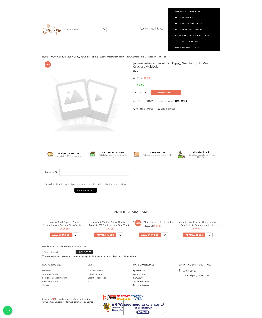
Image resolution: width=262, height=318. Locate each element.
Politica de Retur (95, 274)
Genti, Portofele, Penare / (87, 56)
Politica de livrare (50, 281)
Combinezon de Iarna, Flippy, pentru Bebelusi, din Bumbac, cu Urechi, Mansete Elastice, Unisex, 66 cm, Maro (197, 223)
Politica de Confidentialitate (123, 256)
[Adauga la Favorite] (75, 235)
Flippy (136, 71)
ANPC (90, 281)
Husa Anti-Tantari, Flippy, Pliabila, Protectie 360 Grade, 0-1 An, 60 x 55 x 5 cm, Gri (109, 223)
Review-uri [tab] (51, 172)
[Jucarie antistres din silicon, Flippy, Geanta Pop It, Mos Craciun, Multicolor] (85, 104)
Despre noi (47, 270)
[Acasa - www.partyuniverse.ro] (51, 29)
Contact (45, 285)
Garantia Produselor (97, 277)
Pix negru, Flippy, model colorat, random (153, 222)
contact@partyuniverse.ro (196, 275)
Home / (46, 56)
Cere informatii (167, 108)
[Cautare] (104, 29)
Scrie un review (85, 190)
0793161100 (189, 270)
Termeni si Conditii (50, 274)
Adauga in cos (166, 92)
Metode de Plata (95, 270)
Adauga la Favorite (144, 108)
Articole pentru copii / (62, 56)
